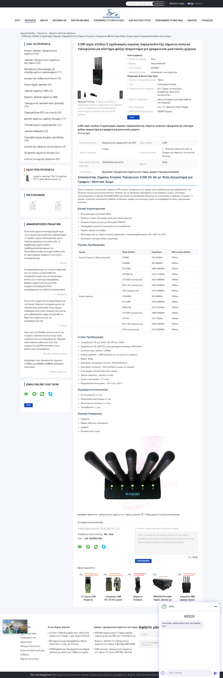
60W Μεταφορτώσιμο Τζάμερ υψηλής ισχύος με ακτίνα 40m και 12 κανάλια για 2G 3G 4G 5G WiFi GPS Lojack (115, 635)
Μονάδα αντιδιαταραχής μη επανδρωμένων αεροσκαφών (40, 71)
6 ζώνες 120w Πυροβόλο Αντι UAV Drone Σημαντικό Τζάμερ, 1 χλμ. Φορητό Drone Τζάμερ (69, 635)
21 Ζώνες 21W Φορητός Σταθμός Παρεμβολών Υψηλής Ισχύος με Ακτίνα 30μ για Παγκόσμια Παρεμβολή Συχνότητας (88, 598)
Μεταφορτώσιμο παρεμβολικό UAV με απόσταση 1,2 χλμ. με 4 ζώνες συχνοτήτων (68, 643)
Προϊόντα (30, 20)
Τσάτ (131, 117)
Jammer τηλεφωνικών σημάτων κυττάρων (115, 627)
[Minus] (215, 606)
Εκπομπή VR (59, 20)
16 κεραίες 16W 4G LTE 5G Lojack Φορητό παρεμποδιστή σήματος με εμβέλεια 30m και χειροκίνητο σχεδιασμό (113, 598)
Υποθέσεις (207, 20)
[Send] (215, 673)
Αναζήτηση (158, 4)
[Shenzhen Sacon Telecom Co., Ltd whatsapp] (36, 394)
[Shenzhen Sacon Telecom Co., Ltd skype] (52, 394)
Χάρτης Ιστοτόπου (29, 659)
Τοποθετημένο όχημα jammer (40, 125)
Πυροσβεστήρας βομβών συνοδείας (44, 137)
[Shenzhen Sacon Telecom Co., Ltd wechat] (44, 394)
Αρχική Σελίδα (27, 33)
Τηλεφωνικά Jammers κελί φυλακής (44, 103)
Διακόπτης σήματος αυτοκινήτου (42, 146)
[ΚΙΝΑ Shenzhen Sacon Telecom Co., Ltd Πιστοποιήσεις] (33, 205)
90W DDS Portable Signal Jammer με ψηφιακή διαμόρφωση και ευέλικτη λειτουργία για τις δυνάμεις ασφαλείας (162, 598)
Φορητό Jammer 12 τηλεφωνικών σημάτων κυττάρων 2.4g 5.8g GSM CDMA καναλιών (115, 643)
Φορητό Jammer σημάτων (62, 33)
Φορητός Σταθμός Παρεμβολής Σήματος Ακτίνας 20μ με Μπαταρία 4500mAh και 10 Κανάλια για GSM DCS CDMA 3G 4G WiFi (138, 598)
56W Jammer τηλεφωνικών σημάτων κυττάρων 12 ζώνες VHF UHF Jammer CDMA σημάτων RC (113, 651)
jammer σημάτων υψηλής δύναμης (42, 118)
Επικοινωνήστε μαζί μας (169, 20)
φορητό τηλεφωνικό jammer (165, 514)
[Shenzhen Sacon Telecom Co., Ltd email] (28, 394)
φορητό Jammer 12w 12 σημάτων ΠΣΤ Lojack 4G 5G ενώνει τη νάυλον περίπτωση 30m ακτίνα (50, 179)
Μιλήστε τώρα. (177, 3)
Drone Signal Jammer (35, 84)
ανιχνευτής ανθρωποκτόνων (40, 78)
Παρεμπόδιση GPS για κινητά (40, 112)
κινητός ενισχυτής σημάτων (39, 159)
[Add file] (163, 673)
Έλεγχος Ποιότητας (140, 20)
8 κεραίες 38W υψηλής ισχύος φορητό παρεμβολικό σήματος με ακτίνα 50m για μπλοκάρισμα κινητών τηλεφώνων (187, 598)
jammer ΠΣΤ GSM (141, 514)
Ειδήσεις (192, 20)
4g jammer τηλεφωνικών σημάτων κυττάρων (109, 514)
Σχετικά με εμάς (80, 20)
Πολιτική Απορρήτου (40, 675)
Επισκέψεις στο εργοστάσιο (109, 20)
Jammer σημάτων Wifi (36, 90)
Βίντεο (44, 20)
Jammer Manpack (33, 131)
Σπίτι (17, 20)
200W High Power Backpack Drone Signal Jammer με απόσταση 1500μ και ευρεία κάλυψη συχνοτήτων (69, 651)
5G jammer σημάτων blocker (39, 152)
